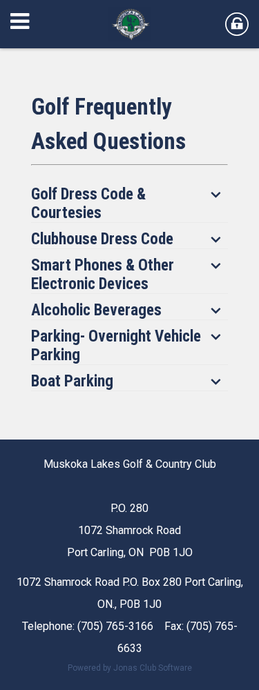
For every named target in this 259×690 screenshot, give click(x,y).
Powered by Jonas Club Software (130, 668)
